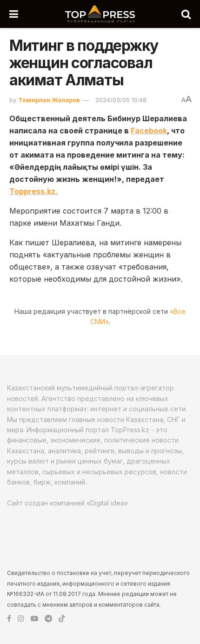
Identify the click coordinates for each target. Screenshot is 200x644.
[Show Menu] (13, 14)
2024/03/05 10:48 (121, 100)
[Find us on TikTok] (62, 619)
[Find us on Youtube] (34, 618)
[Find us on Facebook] (9, 618)
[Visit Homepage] (100, 14)
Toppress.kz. (33, 191)
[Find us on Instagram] (21, 618)
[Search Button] (186, 14)
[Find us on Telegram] (48, 618)
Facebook (149, 130)
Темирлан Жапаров (49, 100)
